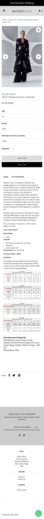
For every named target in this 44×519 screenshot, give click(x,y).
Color (4, 123)
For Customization (18, 177)
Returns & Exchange (21, 464)
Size (3, 111)
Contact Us (21, 479)
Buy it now (22, 164)
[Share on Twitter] (13, 375)
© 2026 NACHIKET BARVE (10, 515)
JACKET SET (12, 20)
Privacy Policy (21, 456)
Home (4, 20)
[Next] (38, 56)
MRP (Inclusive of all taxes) (13, 136)
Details (6, 177)
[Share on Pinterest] (19, 375)
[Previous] (5, 56)
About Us (21, 477)
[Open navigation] (4, 10)
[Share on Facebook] (9, 375)
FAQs (21, 466)
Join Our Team (21, 490)
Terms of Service (21, 459)
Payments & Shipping (21, 461)
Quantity (5, 149)
